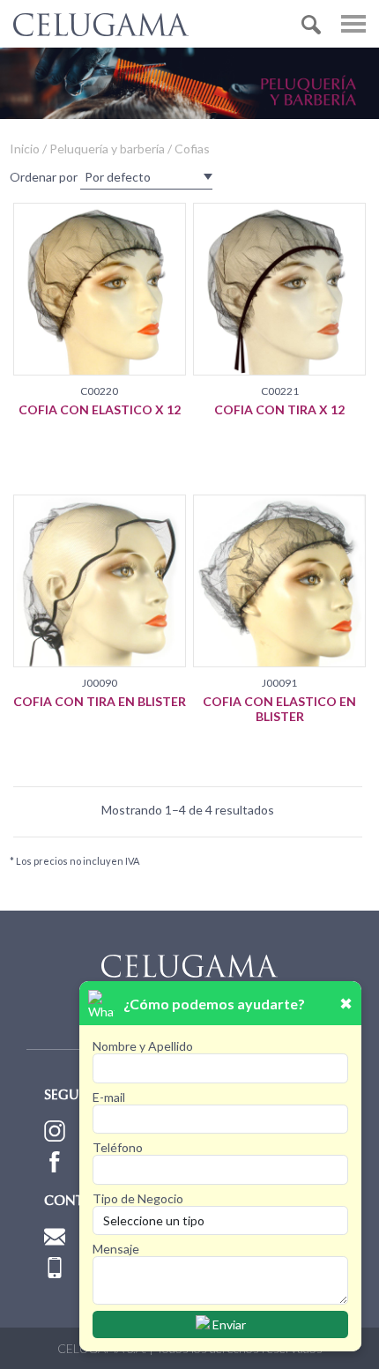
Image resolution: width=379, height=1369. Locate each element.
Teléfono (118, 1147)
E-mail (109, 1097)
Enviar (228, 1324)
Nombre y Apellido (143, 1045)
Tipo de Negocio (138, 1198)
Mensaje (116, 1248)
